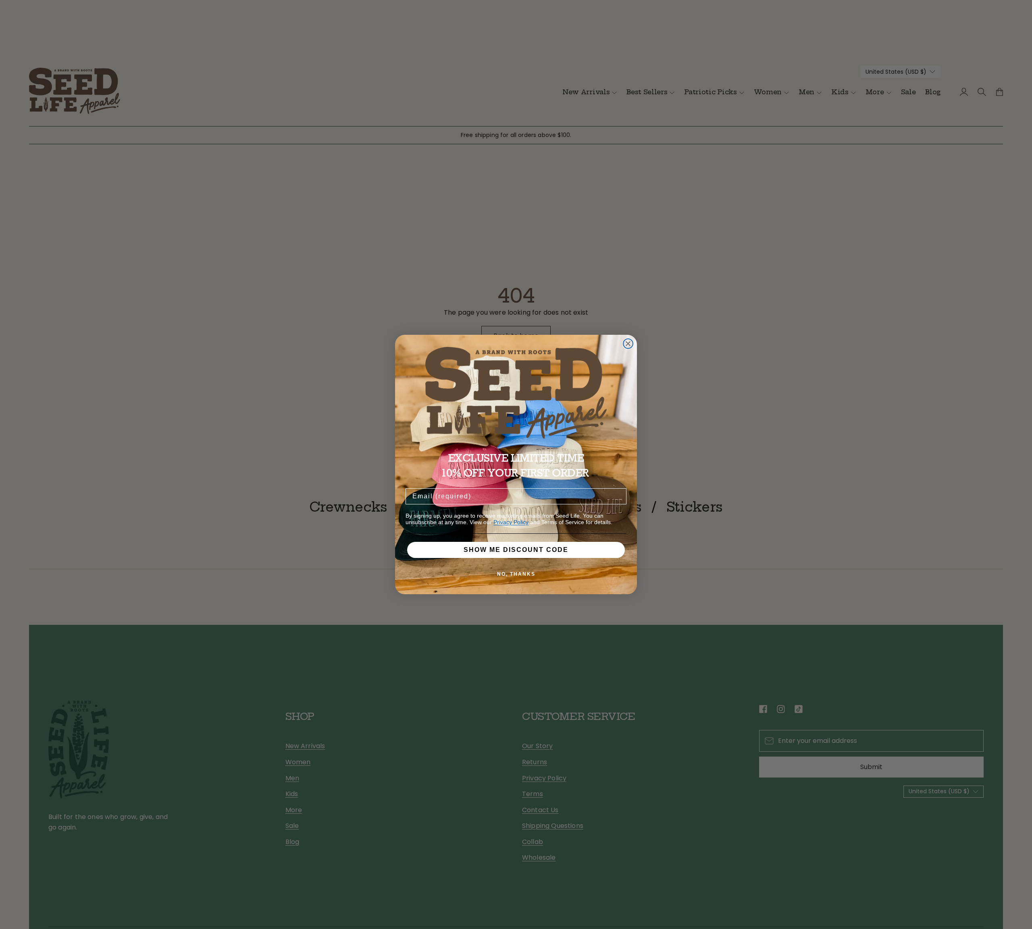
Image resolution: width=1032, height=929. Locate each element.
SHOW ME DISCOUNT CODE (516, 549)
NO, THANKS (516, 574)
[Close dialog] (628, 343)
